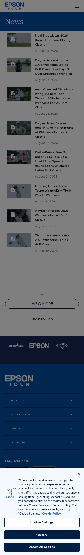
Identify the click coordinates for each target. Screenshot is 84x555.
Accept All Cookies (42, 547)
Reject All (42, 534)
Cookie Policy (51, 513)
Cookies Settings (41, 522)
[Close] (79, 474)
